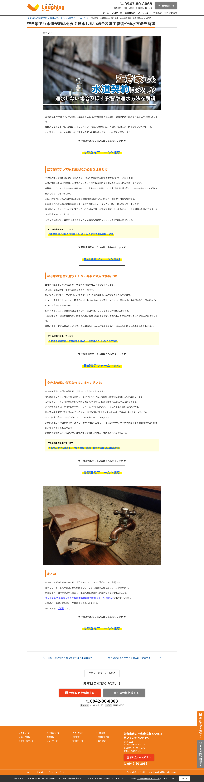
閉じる (184, 778)
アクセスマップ (27, 741)
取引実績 (101, 741)
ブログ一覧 (117, 12)
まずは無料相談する (126, 693)
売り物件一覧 (77, 741)
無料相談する (167, 5)
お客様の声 (130, 12)
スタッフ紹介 (144, 12)
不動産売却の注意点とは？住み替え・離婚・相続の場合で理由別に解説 (84, 447)
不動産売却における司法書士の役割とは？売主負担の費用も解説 (81, 234)
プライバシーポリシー (57, 772)
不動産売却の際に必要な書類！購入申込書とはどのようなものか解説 (83, 340)
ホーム (106, 12)
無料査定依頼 (170, 12)
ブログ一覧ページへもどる (102, 673)
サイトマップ (52, 741)
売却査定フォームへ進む (102, 152)
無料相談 (76, 737)
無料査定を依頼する (81, 693)
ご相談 (61, 608)
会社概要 (157, 12)
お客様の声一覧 (53, 733)
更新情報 (50, 737)
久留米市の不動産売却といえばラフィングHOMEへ (143, 736)
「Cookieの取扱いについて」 (148, 778)
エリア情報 (25, 737)
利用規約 (40, 772)
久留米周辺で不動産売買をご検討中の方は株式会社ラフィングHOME (79, 598)
